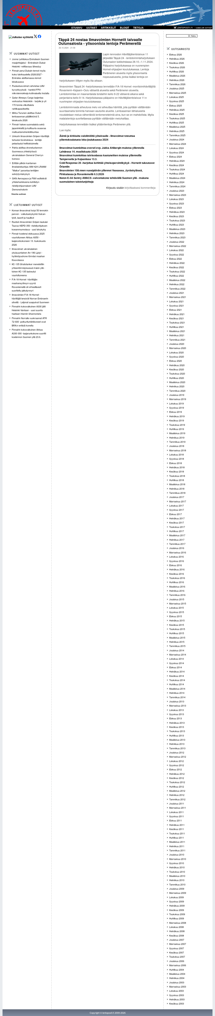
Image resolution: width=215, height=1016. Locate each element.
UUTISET (91, 28)
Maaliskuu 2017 (177, 535)
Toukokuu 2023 (177, 220)
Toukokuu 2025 (177, 118)
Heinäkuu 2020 (177, 365)
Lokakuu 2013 (176, 710)
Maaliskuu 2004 (177, 973)
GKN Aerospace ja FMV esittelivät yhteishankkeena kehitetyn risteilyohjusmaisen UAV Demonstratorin (29, 184)
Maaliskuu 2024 (177, 178)
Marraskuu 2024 (177, 143)
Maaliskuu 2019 (177, 433)
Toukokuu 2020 (177, 373)
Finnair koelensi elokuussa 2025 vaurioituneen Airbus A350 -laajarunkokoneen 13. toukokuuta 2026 (29, 239)
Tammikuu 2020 (177, 390)
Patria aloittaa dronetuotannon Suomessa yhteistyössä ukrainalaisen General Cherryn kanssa (27, 153)
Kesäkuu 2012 (176, 778)
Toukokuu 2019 (177, 424)
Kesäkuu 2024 (176, 165)
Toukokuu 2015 (177, 629)
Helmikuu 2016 (176, 590)
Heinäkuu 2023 (177, 211)
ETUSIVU (76, 28)
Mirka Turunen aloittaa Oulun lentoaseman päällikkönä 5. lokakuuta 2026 (26, 116)
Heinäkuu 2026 (177, 58)
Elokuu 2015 (175, 616)
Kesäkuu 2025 (176, 113)
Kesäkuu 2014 (176, 675)
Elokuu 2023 (175, 207)
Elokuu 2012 (175, 769)
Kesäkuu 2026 (176, 62)
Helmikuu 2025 (176, 131)
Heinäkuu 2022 (177, 262)
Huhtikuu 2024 (176, 173)
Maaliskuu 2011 (177, 841)
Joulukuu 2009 (176, 888)
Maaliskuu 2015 (177, 637)
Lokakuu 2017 (176, 505)
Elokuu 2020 (175, 360)
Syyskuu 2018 (176, 458)
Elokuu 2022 (175, 258)
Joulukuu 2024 (176, 139)
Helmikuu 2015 (176, 641)
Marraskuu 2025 (177, 92)
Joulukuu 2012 (176, 752)
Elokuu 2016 (175, 565)
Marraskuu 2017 (177, 501)
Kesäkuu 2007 (176, 952)
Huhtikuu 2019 (176, 429)
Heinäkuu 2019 (177, 416)
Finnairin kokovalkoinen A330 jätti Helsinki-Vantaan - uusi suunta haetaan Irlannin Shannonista (29, 310)
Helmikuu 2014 (176, 692)
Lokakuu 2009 (176, 897)
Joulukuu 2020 (176, 343)
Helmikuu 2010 (176, 880)
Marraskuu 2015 (177, 603)
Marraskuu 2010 (177, 859)
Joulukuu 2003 (176, 982)
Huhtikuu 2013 (176, 735)
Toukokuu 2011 (177, 833)
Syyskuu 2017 (176, 509)
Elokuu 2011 (175, 820)
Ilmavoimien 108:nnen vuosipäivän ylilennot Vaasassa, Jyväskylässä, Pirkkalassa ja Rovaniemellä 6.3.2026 (101, 172)
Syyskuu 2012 (176, 765)
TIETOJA (138, 28)
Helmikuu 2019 (176, 437)
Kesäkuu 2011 (176, 829)
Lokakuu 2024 (176, 148)
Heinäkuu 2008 (177, 931)
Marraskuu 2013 (177, 705)
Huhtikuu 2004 (176, 969)
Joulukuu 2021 (176, 292)
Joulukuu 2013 (176, 701)
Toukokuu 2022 (177, 271)
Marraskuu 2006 (177, 965)
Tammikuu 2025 (177, 135)
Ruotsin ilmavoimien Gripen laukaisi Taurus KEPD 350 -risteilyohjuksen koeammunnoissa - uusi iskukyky (30, 225)
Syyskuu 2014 (176, 663)
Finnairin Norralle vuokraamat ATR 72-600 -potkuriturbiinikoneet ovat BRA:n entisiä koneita (29, 321)
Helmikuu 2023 (176, 233)
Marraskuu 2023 (177, 194)
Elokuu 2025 (175, 105)
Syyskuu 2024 (176, 152)
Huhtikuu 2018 (176, 480)
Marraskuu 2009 (177, 892)
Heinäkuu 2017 (177, 518)
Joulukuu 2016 (176, 548)
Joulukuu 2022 (176, 241)
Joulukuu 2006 (176, 961)
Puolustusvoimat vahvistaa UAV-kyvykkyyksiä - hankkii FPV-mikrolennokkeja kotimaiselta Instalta (30, 89)
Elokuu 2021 (175, 309)
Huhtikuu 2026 (176, 71)
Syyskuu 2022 (176, 254)
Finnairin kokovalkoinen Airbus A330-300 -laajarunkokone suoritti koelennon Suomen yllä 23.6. (29, 333)
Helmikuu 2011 (176, 846)
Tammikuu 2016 (177, 595)
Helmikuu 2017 (176, 539)
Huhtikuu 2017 (176, 531)
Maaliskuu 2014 (177, 688)
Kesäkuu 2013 (176, 727)
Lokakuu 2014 (176, 658)
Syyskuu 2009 (176, 901)
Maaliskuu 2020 (177, 382)
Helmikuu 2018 (176, 488)
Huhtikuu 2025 (176, 122)
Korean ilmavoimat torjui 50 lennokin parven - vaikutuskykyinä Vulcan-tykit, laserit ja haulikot (30, 214)
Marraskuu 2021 (177, 297)
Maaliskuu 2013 (177, 739)
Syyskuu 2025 (176, 101)
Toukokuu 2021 (177, 322)
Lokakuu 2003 (176, 990)
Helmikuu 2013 (176, 743)
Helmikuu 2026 (176, 80)
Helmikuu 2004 (176, 978)
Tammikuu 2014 (177, 697)
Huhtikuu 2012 (176, 786)
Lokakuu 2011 (176, 812)
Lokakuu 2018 (176, 454)
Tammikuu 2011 (177, 850)
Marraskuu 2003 (177, 986)
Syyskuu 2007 (176, 948)
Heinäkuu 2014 (177, 671)
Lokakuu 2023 (176, 199)
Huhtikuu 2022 (176, 275)
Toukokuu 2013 (177, 731)
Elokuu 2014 (175, 667)
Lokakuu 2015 (176, 607)
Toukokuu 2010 (177, 871)
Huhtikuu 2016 (176, 582)
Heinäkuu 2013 (177, 722)
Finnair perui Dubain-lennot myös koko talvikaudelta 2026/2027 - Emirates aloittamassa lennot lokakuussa (29, 76)
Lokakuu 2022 (176, 250)
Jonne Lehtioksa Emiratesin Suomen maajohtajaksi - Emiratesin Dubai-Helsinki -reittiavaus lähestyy (30, 62)
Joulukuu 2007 (176, 939)
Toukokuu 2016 (177, 578)
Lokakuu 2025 (176, 97)
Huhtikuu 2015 (176, 633)
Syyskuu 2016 (176, 561)
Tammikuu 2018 (177, 492)
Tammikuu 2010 (177, 884)
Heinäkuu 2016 (177, 569)
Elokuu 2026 (175, 54)
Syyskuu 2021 (176, 305)
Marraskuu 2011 (177, 807)
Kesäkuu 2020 (176, 369)
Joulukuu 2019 (176, 394)
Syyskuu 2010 (176, 863)
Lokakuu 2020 (176, 352)
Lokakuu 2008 (176, 927)
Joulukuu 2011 (176, 803)
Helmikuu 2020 (176, 386)
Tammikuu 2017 (177, 543)
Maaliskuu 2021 (177, 331)
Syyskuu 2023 (176, 203)
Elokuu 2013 (175, 718)
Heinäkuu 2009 (177, 905)
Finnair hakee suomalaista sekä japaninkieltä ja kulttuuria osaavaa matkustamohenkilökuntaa (29, 128)
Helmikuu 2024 (176, 182)
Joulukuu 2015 (176, 599)
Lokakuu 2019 (176, 403)
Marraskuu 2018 (177, 450)
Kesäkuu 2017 (176, 522)
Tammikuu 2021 (177, 339)
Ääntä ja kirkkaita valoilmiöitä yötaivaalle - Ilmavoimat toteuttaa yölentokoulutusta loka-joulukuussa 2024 (97, 137)
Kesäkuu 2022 (176, 267)
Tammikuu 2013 (177, 748)
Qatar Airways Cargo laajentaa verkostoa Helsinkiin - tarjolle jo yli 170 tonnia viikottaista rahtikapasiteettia (29, 103)
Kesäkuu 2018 (176, 471)
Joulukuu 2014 (176, 650)
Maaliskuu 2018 (177, 484)
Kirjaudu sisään (115, 187)
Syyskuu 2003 (176, 995)
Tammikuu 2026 (177, 84)
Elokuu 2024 (175, 156)
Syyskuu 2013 (176, 714)
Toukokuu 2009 (177, 914)
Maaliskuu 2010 (177, 875)
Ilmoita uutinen (19, 194)
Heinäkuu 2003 (177, 999)
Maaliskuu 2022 (177, 280)
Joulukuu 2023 (176, 190)
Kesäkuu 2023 (176, 216)
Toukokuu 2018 (177, 475)
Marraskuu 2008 (177, 922)
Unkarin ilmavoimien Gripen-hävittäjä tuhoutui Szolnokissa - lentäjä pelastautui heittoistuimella (30, 139)
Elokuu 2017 (175, 514)
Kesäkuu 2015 (176, 624)
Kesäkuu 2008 (176, 935)
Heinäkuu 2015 (177, 620)
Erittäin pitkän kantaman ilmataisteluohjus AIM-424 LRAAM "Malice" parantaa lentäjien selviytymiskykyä (29, 168)
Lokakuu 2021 (176, 301)
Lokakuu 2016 (176, 556)
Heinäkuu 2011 (177, 824)
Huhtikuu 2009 (176, 918)
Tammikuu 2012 (177, 799)
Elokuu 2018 (175, 463)
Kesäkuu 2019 (176, 420)
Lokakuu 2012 (176, 761)
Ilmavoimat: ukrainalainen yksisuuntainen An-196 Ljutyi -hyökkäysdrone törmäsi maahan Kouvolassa (28, 254)
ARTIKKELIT (108, 28)
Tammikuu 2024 (177, 186)
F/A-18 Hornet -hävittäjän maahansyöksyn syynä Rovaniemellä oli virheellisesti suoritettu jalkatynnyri (26, 285)
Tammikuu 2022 (177, 288)
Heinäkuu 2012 (177, 773)
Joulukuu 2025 (176, 88)
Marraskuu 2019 (177, 399)
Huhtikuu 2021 (176, 326)
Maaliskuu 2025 (177, 126)
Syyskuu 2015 (176, 612)
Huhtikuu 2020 (176, 378)
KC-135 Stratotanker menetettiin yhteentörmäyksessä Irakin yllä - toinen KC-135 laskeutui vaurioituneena (28, 269)
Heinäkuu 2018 (177, 467)
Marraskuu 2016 (177, 552)
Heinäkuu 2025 (177, 109)
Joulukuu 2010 (176, 854)
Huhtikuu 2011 (176, 837)
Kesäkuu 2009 (176, 910)
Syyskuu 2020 (176, 356)
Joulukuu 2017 (176, 497)
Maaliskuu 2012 (177, 790)
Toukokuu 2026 (177, 67)
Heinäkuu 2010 (177, 867)
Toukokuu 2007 (177, 956)
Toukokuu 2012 (177, 782)
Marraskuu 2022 (177, 246)
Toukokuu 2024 (177, 169)
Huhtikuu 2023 (176, 224)
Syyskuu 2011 (176, 816)
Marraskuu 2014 (177, 654)
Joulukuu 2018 (176, 446)
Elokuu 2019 (175, 411)
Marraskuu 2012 (177, 756)
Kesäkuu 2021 (176, 318)
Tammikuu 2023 (177, 237)
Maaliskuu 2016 (177, 586)
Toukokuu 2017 (177, 527)
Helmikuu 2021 (176, 335)
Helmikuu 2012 (176, 795)
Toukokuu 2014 (177, 680)
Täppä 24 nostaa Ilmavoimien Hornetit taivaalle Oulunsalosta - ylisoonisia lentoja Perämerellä (100, 41)
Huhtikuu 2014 (176, 684)
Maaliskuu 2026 (177, 75)
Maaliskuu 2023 (177, 229)
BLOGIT (124, 28)
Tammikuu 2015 (177, 646)
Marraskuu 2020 (177, 348)
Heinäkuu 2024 (177, 160)
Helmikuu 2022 (176, 284)
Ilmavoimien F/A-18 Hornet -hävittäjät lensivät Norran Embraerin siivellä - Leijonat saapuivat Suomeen (30, 298)
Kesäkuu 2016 (176, 573)
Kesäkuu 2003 (176, 1003)
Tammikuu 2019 (177, 441)
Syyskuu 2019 (176, 407)
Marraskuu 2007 (177, 943)
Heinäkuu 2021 (177, 314)
